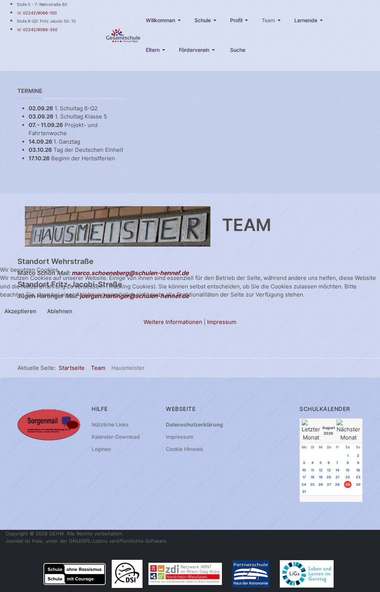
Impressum (221, 321)
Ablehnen (59, 311)
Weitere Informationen (173, 321)
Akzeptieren (20, 311)
